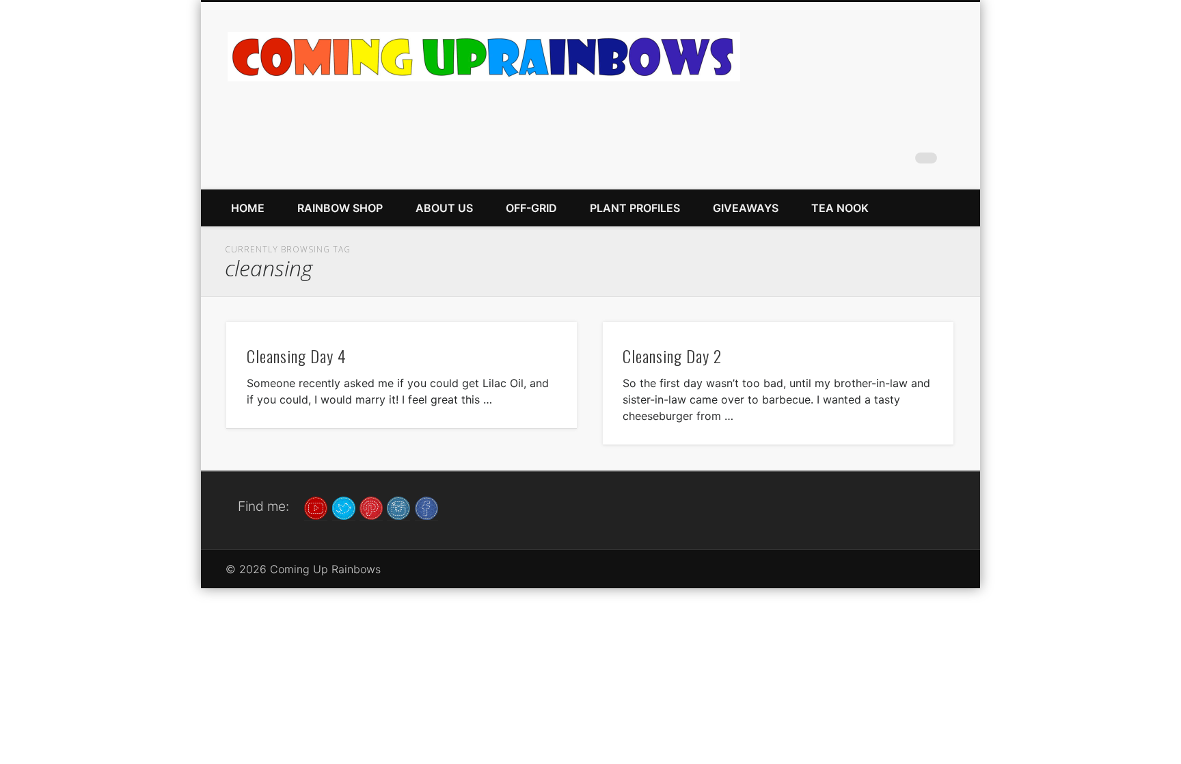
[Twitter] (343, 507)
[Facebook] (426, 507)
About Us (444, 208)
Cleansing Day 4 (297, 355)
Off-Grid (531, 208)
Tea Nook (840, 208)
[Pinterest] (371, 507)
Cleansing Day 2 (672, 355)
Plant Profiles (635, 208)
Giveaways (745, 208)
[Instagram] (398, 507)
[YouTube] (315, 507)
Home (247, 208)
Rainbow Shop (340, 208)
